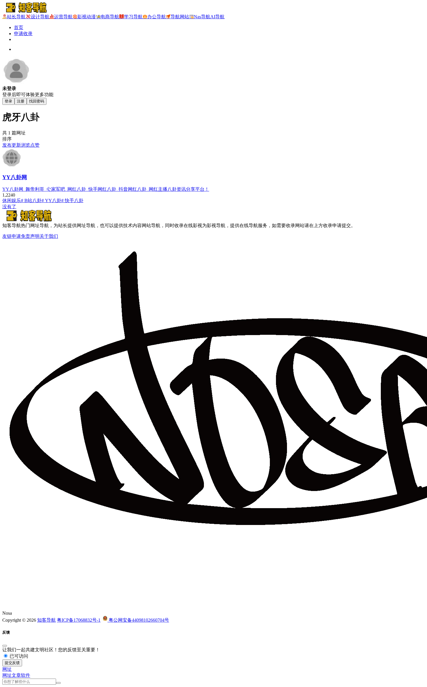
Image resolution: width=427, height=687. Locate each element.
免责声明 (30, 236)
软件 (25, 675)
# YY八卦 (51, 200)
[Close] (4, 646)
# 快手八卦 (72, 200)
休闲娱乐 (11, 200)
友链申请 (11, 236)
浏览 (25, 145)
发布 (7, 145)
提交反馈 (12, 663)
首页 (18, 27)
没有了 (9, 206)
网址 (7, 675)
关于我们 (49, 236)
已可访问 (18, 656)
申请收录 (23, 33)
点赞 (35, 145)
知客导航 (46, 620)
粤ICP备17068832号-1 (79, 620)
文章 (16, 675)
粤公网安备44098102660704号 (138, 620)
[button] (7, 669)
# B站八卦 (31, 200)
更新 (16, 145)
